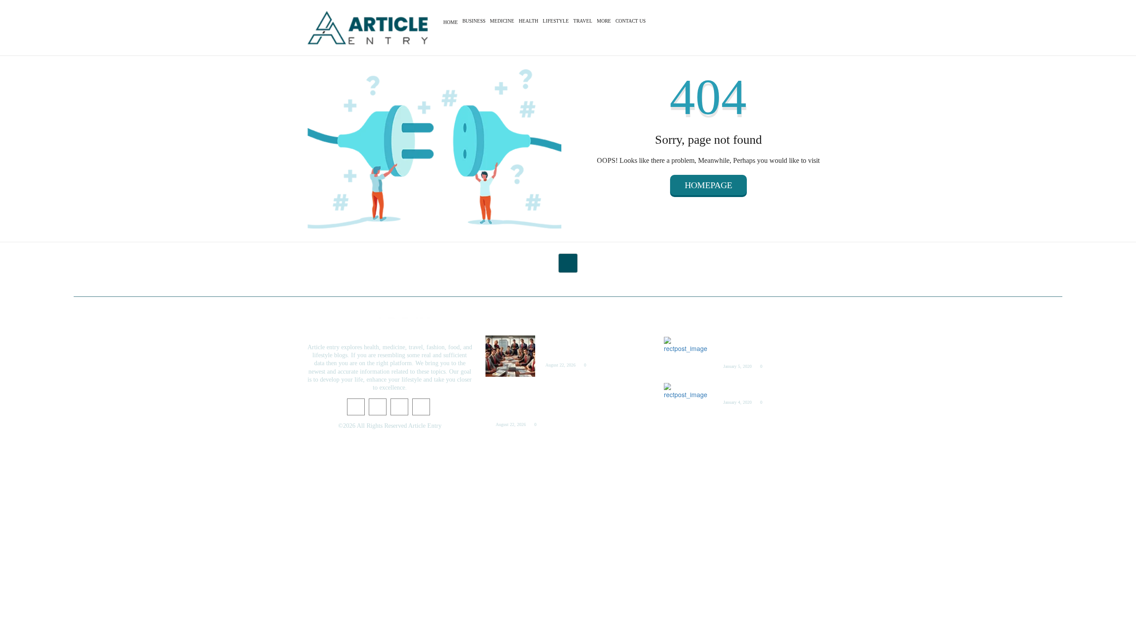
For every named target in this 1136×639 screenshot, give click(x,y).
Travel (582, 21)
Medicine (502, 21)
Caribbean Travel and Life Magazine (764, 388)
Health (528, 21)
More (604, 21)
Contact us (630, 21)
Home (450, 22)
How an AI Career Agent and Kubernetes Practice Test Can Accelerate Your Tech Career (541, 400)
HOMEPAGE (708, 185)
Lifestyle (556, 21)
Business (473, 21)
